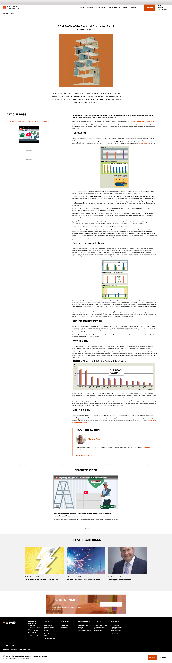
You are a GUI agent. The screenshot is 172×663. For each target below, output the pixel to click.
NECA (112, 624)
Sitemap (29, 649)
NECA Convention (115, 625)
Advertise (133, 7)
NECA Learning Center (116, 627)
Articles (12, 13)
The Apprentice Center (49, 638)
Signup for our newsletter (111, 604)
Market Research (22, 121)
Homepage (6, 13)
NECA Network (114, 632)
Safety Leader (64, 625)
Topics (82, 7)
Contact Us (97, 629)
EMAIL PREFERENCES (162, 9)
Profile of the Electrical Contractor (38, 121)
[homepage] (11, 7)
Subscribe (150, 7)
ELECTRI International (116, 630)
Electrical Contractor (66, 624)
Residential (47, 633)
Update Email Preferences (100, 625)
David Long (112, 577)
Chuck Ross (94, 439)
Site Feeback (6, 649)
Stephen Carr (71, 577)
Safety (46, 635)
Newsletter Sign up (98, 630)
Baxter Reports (81, 629)
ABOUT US (160, 5)
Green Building (48, 625)
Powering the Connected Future (119, 580)
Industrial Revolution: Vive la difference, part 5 (83, 580)
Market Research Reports (84, 624)
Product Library (100, 7)
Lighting (46, 630)
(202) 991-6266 (32, 632)
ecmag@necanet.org (33, 635)
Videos (125, 7)
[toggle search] (141, 8)
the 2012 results (143, 143)
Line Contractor (64, 627)
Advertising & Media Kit (99, 627)
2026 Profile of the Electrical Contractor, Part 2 (42, 580)
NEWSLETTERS (161, 7)
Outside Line (47, 632)
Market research (114, 7)
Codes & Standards (49, 624)
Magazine (90, 7)
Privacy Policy (14, 649)
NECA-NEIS (113, 629)
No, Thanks (163, 657)
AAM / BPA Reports (82, 632)
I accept (152, 657)
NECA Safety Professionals (117, 633)
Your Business (11, 121)
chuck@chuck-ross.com (85, 455)
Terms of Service (22, 649)
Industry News (47, 629)
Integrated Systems (49, 627)
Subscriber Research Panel (84, 630)
